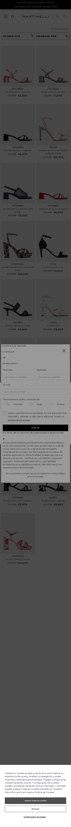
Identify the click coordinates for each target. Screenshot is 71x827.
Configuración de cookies (35, 817)
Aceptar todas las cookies (36, 801)
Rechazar (35, 809)
